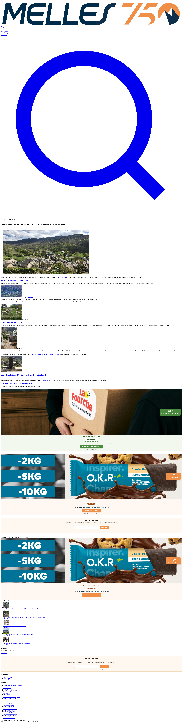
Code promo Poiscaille (8, 705)
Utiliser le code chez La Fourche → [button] (91, 446)
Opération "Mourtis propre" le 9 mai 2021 (16, 383)
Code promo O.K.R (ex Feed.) (10, 709)
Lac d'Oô (5, 693)
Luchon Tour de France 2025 (10, 690)
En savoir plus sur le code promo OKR (91, 513)
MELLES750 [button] (91, 440)
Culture (3, 32)
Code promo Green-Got (8, 706)
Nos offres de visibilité (8, 677)
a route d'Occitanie (47, 380)
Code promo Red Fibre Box (9, 715)
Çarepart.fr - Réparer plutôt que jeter (11, 697)
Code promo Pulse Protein (9, 718)
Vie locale (3, 28)
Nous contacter (6, 678)
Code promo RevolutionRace (10, 714)
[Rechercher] (91, 217)
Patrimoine (6, 219)
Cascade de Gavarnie (8, 695)
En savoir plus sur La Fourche (91, 449)
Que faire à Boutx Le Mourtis (11, 322)
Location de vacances (8, 686)
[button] (91, 412)
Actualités (21, 221)
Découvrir (3, 27)
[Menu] (1, 218)
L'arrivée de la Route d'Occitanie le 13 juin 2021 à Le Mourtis (23, 375)
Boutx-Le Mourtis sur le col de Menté (14, 280)
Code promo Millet (7, 716)
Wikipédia (30, 297)
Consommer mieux (6, 29)
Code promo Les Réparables (9, 712)
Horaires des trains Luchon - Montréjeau (12, 685)
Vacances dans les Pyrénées (9, 691)
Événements (4, 35)
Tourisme (7, 221)
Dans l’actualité (5, 33)
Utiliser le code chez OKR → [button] (91, 510)
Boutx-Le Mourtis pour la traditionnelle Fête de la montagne (45, 354)
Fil (1, 26)
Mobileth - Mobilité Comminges (10, 698)
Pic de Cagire (6, 694)
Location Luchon (7, 688)
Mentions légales (7, 679)
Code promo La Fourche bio (9, 703)
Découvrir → (4, 653)
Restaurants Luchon (7, 689)
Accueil (2, 219)
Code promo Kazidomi (8, 707)
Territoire (25, 221)
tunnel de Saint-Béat (61, 277)
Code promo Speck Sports (9, 711)
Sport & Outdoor (5, 31)
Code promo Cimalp (8, 710)
